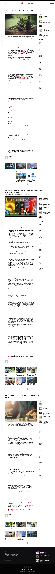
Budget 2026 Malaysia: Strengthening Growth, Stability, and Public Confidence (21, 180)
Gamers (40, 62)
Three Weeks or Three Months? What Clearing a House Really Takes (46, 35)
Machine (40, 74)
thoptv (17, 339)
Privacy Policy (26, 569)
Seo (39, 80)
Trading (40, 87)
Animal (40, 42)
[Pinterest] (2, 43)
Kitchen (40, 69)
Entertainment (40, 56)
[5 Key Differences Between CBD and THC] (21, 24)
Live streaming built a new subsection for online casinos (9, 170)
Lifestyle (40, 458)
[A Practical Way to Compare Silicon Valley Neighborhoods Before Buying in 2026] (40, 30)
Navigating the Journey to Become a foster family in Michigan (46, 17)
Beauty (40, 44)
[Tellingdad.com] (27, 3)
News (40, 76)
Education (40, 55)
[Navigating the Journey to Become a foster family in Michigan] (40, 17)
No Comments (19, 12)
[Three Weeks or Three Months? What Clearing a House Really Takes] (40, 35)
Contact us (52, 0)
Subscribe (52, 3)
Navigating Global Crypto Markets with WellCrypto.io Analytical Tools (31, 180)
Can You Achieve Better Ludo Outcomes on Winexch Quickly (9, 174)
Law (39, 70)
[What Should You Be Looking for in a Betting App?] (32, 166)
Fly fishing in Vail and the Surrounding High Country (31, 384)
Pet (39, 464)
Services (40, 81)
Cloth (39, 439)
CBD (39, 50)
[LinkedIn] (2, 42)
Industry (40, 67)
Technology (40, 471)
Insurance (40, 68)
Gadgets (40, 61)
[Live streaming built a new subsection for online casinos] (10, 166)
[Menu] (53, 6)
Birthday (40, 229)
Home (49, 0)
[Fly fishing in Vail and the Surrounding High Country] (32, 380)
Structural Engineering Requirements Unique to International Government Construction (20, 384)
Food (39, 242)
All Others (15, 12)
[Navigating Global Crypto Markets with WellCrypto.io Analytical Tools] (32, 176)
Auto (39, 43)
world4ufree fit (18, 328)
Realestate (40, 261)
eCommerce (40, 236)
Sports (40, 82)
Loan (39, 255)
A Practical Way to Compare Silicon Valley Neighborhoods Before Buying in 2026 (46, 30)
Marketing (40, 75)
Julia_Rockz (8, 12)
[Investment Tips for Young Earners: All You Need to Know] (21, 411)
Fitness (40, 445)
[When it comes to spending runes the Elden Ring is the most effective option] (21, 206)
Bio (39, 432)
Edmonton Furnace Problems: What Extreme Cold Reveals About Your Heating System (46, 26)
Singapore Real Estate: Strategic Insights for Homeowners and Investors (13, 0)
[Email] (2, 45)
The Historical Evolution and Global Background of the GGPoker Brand (20, 171)
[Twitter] (2, 40)
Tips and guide (41, 268)
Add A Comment (21, 184)
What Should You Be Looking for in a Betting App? (32, 170)
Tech (39, 83)
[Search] (52, 6)
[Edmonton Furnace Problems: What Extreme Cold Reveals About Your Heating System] (40, 26)
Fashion (40, 57)
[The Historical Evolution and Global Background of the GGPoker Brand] (21, 166)
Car (39, 49)
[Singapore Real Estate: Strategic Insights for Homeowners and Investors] (40, 21)
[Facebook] (2, 38)
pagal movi (9, 356)
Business (40, 48)
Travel (40, 88)
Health (40, 63)
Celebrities (40, 51)
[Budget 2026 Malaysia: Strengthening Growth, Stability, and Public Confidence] (21, 176)
